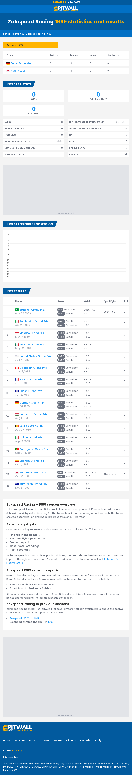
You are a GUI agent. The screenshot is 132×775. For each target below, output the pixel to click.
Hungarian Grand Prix (33, 414)
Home (6, 740)
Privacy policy (10, 757)
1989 (49, 33)
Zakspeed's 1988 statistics (26, 618)
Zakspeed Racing (35, 33)
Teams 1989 (18, 33)
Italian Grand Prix (31, 437)
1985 (50, 622)
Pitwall (6, 33)
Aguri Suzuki (18, 70)
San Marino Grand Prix (34, 321)
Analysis (99, 740)
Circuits (71, 740)
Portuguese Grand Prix (34, 449)
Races (33, 740)
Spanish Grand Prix (32, 460)
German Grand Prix (32, 402)
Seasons (19, 740)
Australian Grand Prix (33, 484)
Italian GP (59, 2)
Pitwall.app (18, 750)
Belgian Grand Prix (31, 426)
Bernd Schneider (21, 63)
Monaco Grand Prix (32, 333)
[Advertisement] (67, 188)
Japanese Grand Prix (33, 472)
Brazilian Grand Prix (32, 309)
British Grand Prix (31, 391)
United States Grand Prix (35, 356)
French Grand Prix (31, 379)
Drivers (45, 740)
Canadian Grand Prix (33, 368)
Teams (58, 740)
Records (85, 740)
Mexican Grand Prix (32, 344)
